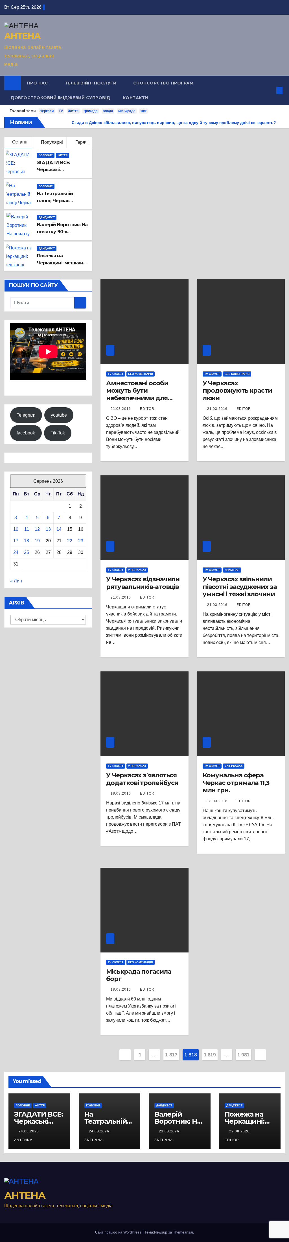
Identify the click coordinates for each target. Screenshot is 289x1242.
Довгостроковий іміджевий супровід (60, 97)
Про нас (38, 83)
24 (15, 552)
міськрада (126, 111)
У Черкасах (137, 569)
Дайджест (47, 217)
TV (61, 111)
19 (37, 540)
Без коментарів (140, 373)
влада (108, 111)
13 (48, 529)
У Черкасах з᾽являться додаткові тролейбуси (142, 778)
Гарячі (81, 142)
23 (80, 540)
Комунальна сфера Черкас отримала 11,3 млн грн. (236, 782)
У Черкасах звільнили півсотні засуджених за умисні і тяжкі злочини (240, 586)
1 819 (210, 1055)
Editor (147, 409)
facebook (26, 432)
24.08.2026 (29, 1131)
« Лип (16, 580)
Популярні (51, 142)
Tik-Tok (58, 432)
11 (26, 529)
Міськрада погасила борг (138, 975)
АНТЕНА (22, 36)
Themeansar (183, 1232)
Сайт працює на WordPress (119, 1232)
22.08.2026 (240, 1131)
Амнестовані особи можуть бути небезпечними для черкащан (137, 394)
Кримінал (232, 569)
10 (15, 529)
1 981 (243, 1055)
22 (69, 540)
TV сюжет (115, 373)
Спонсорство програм (163, 83)
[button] (270, 90)
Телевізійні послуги (91, 83)
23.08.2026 (169, 1131)
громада (91, 111)
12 (37, 529)
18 (26, 540)
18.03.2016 (121, 793)
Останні (20, 142)
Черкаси (47, 111)
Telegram (26, 415)
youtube (59, 415)
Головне (46, 155)
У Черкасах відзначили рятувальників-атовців (142, 582)
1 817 (171, 1055)
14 (59, 529)
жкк (143, 111)
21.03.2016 (121, 409)
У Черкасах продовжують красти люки (237, 390)
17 (15, 540)
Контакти (135, 97)
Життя (73, 111)
